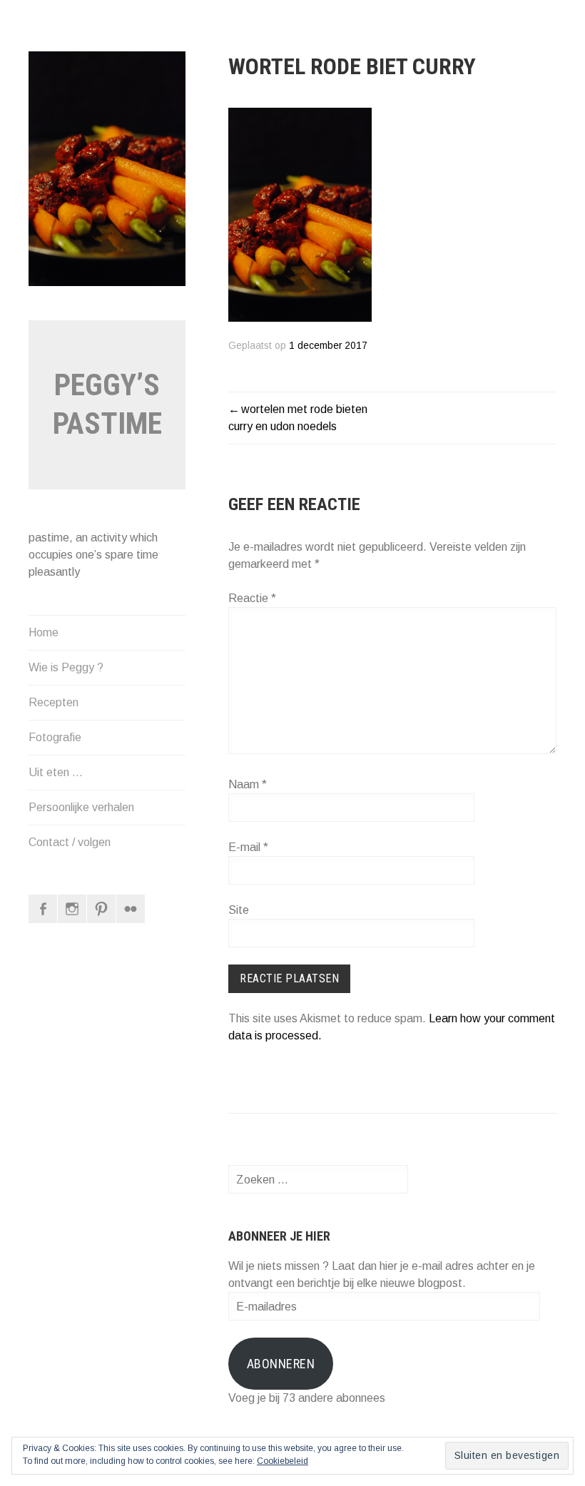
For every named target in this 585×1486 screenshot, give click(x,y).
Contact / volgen (70, 842)
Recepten (53, 702)
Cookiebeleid (282, 1461)
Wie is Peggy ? (66, 667)
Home (43, 632)
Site (238, 910)
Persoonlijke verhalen (81, 807)
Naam (247, 784)
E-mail (248, 847)
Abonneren (281, 1363)
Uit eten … (56, 772)
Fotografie (55, 737)
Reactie (252, 598)
